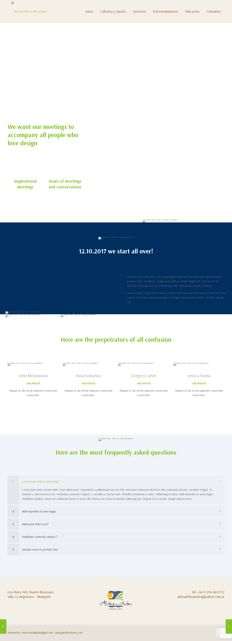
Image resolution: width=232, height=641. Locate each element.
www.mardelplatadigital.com (37, 632)
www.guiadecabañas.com (68, 632)
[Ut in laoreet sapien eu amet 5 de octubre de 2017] (3, 626)
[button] (116, 490)
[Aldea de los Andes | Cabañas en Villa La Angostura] (28, 11)
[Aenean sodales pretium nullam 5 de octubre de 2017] (229, 626)
